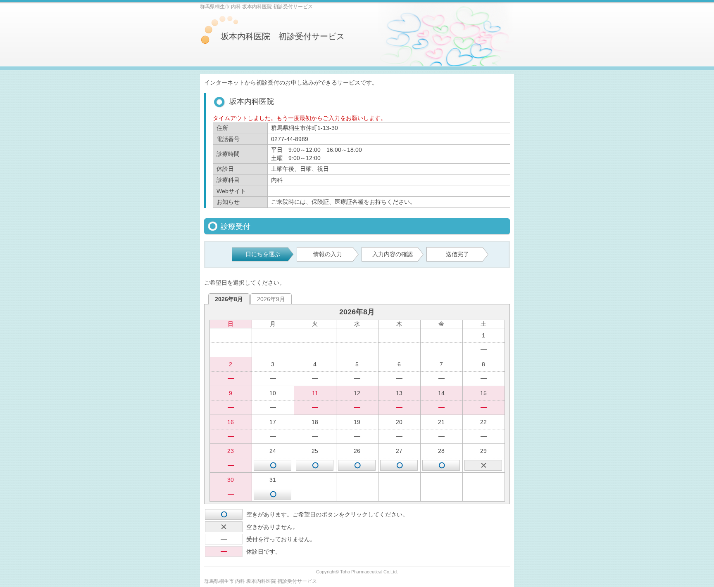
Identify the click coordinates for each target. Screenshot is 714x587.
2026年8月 (229, 299)
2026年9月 (271, 299)
